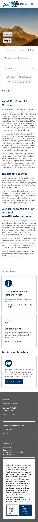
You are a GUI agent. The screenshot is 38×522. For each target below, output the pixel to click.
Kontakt (6, 449)
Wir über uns (7, 445)
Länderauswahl (7, 66)
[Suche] (25, 4)
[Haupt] (32, 4)
